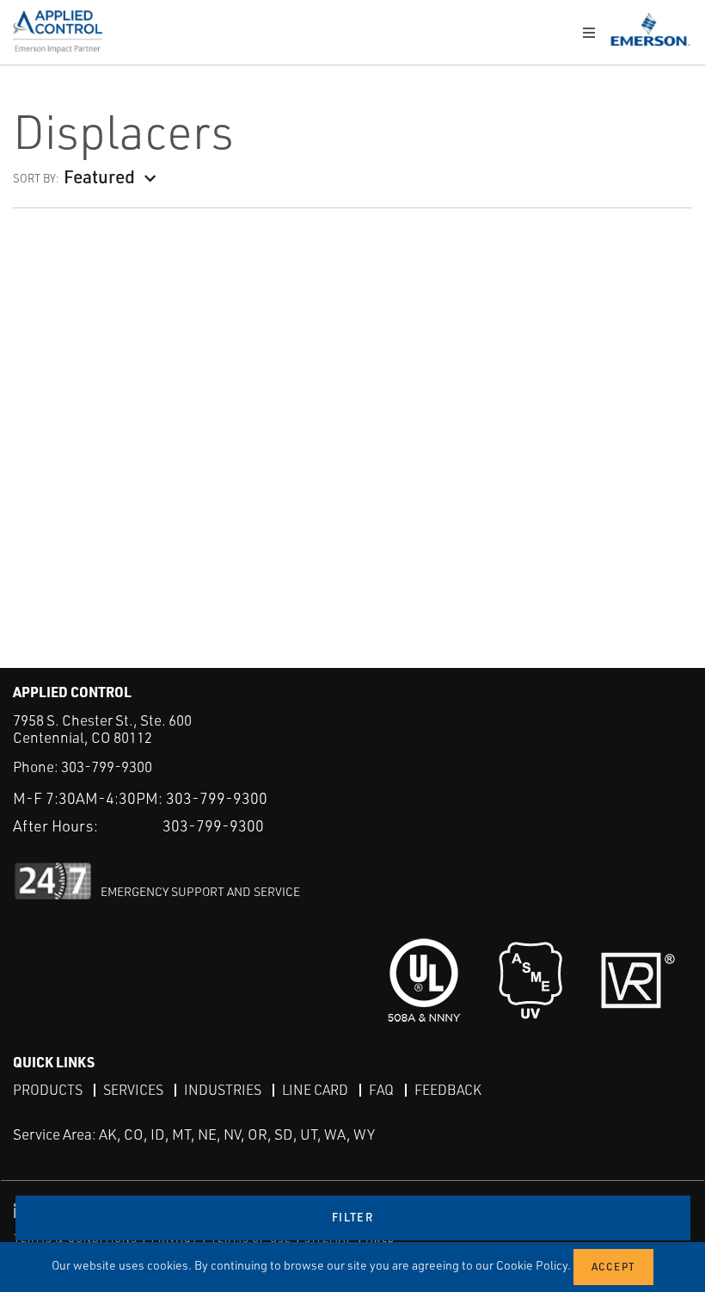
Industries (222, 1089)
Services (133, 1089)
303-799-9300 (106, 766)
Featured (99, 176)
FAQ (381, 1089)
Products (48, 1089)
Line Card (315, 1089)
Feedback (447, 1089)
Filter (352, 1217)
